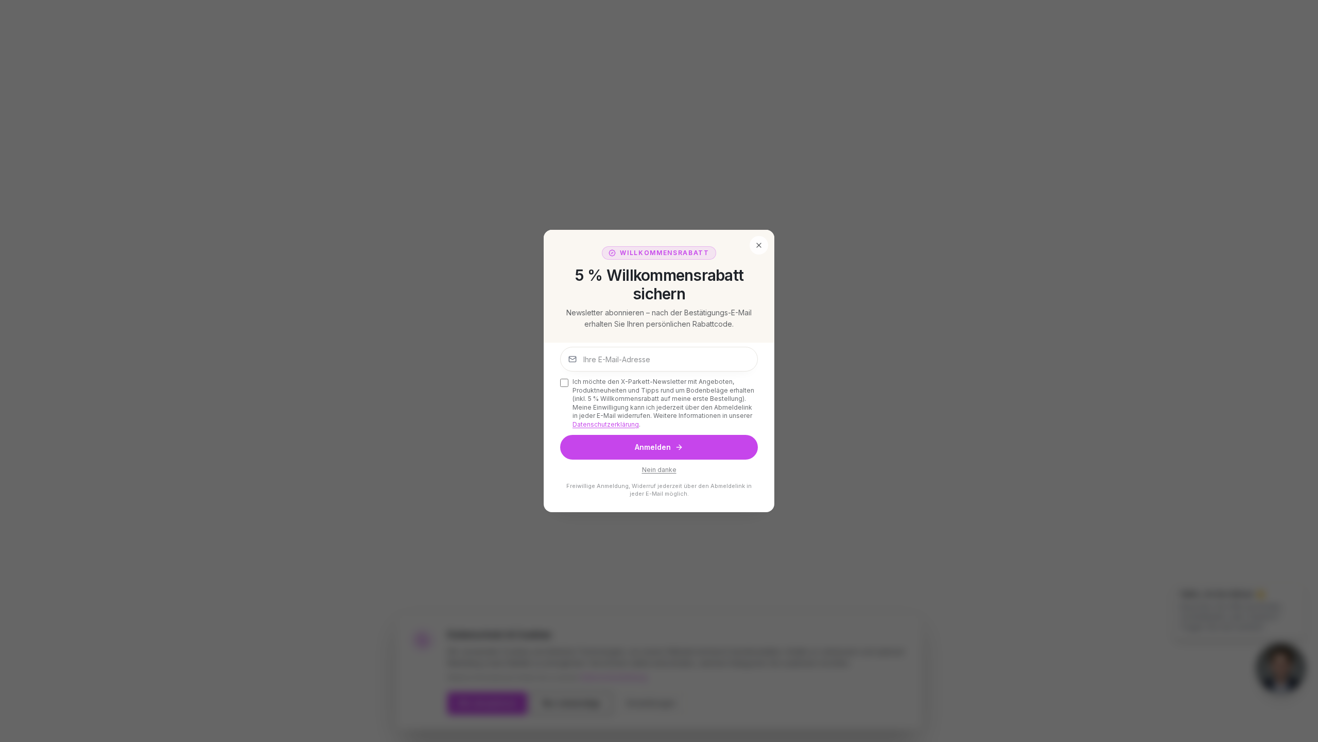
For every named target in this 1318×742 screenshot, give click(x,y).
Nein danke (659, 470)
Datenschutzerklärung (606, 424)
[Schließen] (759, 245)
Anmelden (653, 447)
